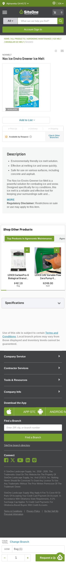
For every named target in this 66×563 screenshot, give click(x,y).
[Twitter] (13, 461)
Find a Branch (12, 420)
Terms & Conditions (13, 511)
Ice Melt (57, 39)
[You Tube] (21, 461)
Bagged (29, 42)
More (11, 199)
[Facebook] (7, 461)
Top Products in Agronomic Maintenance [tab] (29, 238)
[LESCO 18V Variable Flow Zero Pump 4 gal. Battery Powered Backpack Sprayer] (48, 260)
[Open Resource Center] (59, 556)
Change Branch (19, 541)
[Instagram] (35, 461)
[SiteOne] (29, 14)
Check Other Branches (54, 136)
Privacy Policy (33, 511)
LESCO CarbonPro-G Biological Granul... (18, 277)
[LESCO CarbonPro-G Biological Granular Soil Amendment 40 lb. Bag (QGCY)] (18, 260)
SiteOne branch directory (17, 445)
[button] (16, 3)
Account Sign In (33, 29)
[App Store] (17, 409)
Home (6, 39)
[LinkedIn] (29, 461)
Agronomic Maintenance (39, 39)
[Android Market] (48, 409)
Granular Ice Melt (14, 42)
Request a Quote (50, 557)
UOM (7, 549)
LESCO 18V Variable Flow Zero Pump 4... (48, 277)
